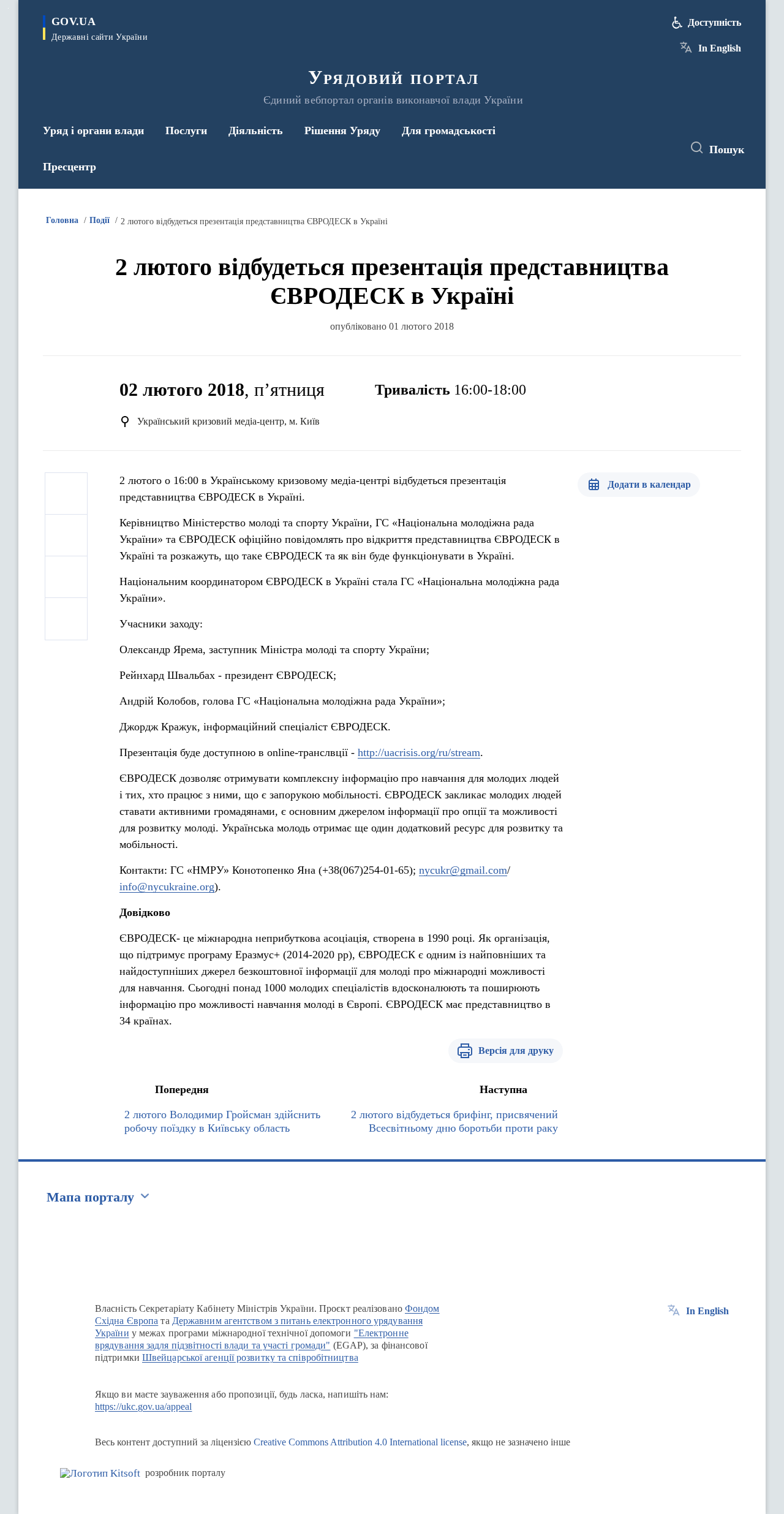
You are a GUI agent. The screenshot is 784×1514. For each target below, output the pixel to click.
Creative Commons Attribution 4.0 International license (360, 1442)
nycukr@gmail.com (463, 870)
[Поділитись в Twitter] (66, 535)
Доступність (714, 22)
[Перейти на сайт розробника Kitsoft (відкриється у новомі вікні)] (100, 1473)
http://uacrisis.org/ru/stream (419, 752)
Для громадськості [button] (449, 130)
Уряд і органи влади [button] (93, 130)
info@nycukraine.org (166, 886)
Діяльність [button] (255, 130)
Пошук (726, 149)
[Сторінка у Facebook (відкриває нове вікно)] (616, 148)
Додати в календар (649, 484)
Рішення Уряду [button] (342, 130)
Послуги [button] (186, 130)
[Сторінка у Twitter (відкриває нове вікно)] (639, 148)
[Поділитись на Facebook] (66, 494)
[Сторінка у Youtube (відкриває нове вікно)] (662, 148)
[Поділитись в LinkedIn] (66, 619)
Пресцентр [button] (69, 167)
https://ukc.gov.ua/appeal (143, 1406)
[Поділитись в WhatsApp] (66, 577)
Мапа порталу (90, 1197)
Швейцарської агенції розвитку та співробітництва (250, 1357)
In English (719, 48)
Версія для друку (516, 1050)
